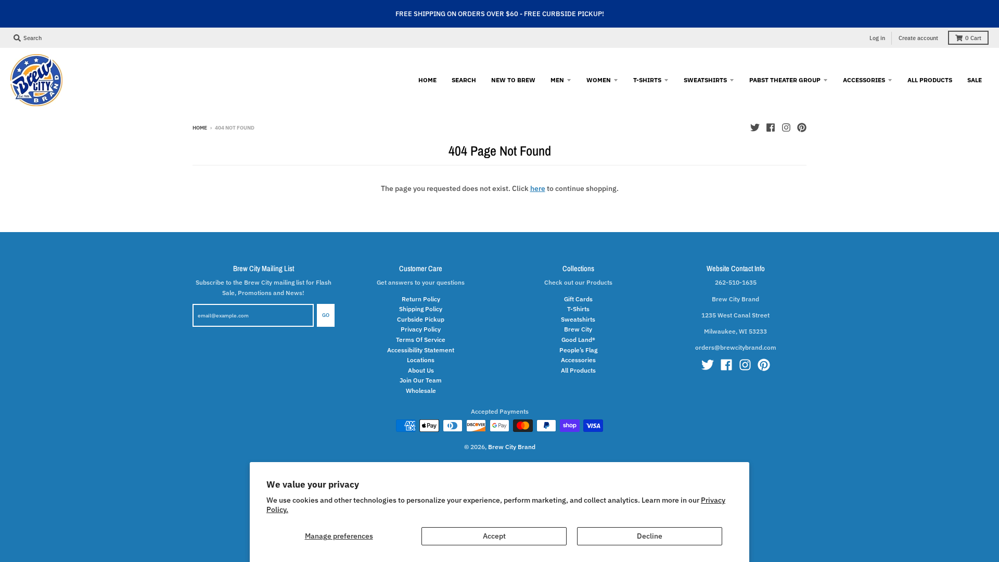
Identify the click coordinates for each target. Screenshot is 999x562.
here (537, 188)
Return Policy (421, 299)
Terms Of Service (420, 339)
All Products (578, 370)
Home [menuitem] (427, 79)
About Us (421, 370)
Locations (420, 359)
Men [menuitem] (557, 79)
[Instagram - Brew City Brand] (786, 127)
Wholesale (421, 390)
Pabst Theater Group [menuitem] (785, 79)
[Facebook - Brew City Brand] (770, 127)
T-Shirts (578, 308)
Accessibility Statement (420, 350)
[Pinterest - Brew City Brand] (801, 127)
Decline (649, 536)
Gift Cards (578, 299)
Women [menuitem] (598, 79)
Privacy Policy (421, 329)
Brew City (578, 329)
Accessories (578, 359)
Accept (494, 536)
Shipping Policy (420, 308)
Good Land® (578, 339)
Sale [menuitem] (974, 79)
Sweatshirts (578, 319)
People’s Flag (578, 350)
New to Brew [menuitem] (513, 79)
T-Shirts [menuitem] (647, 79)
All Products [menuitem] (929, 79)
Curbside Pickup (420, 319)
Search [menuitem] (464, 79)
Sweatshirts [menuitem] (705, 79)
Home (200, 127)
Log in (877, 38)
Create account (918, 38)
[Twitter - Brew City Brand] (755, 127)
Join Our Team (421, 380)
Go (325, 315)
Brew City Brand (511, 446)
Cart (973, 38)
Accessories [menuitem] (864, 79)
